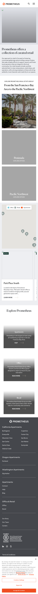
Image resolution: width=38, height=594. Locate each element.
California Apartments (12, 427)
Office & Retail (8, 501)
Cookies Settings (19, 580)
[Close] (36, 559)
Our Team (5, 522)
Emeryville (5, 434)
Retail (4, 509)
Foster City (24, 434)
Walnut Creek (6, 449)
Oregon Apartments (11, 457)
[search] (29, 4)
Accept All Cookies (19, 590)
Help (3, 489)
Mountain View (7, 438)
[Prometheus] (11, 3)
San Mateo (24, 441)
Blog (3, 493)
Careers (4, 526)
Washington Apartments (13, 469)
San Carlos (5, 441)
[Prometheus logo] (19, 421)
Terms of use (22, 574)
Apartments (7, 482)
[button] (34, 3)
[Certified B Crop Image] (19, 538)
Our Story (5, 518)
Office (4, 505)
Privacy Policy (20, 572)
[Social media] (3, 546)
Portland (5, 461)
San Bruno (24, 438)
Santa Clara (6, 445)
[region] (19, 575)
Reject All (19, 585)
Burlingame (6, 431)
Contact (5, 486)
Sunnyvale (24, 445)
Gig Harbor (6, 473)
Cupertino (24, 431)
